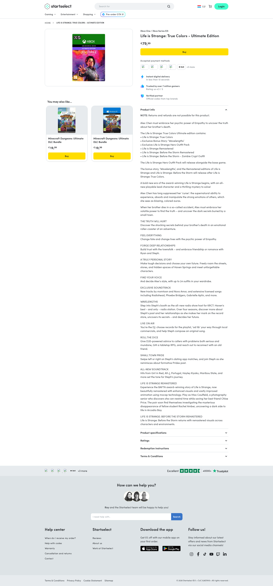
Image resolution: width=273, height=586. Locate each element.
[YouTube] (211, 554)
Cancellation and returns (58, 553)
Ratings (144, 440)
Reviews (97, 538)
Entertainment (68, 14)
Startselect (102, 529)
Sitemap (109, 580)
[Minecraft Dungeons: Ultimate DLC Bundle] (67, 120)
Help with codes (53, 543)
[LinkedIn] (225, 554)
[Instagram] (191, 554)
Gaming (49, 14)
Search (176, 516)
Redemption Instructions (154, 448)
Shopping (88, 14)
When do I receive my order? (60, 538)
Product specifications (153, 432)
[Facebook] (198, 554)
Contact (49, 558)
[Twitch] (218, 554)
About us (97, 543)
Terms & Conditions (151, 456)
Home (48, 23)
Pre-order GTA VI (115, 14)
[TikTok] (205, 554)
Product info (147, 109)
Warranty (50, 548)
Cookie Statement (93, 580)
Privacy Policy (74, 580)
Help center (55, 529)
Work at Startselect (103, 548)
